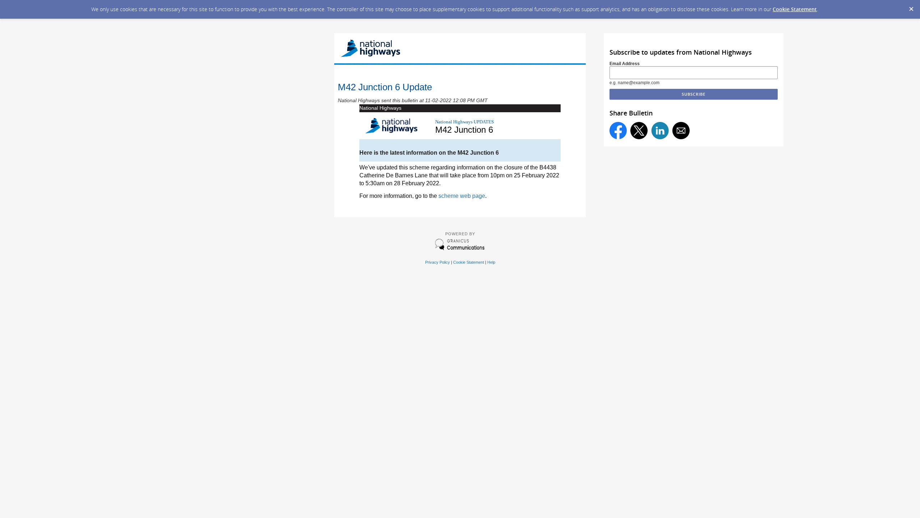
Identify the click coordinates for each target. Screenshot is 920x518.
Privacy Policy (437, 262)
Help (491, 262)
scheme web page (461, 196)
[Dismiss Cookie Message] (911, 7)
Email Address (625, 63)
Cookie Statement (795, 9)
